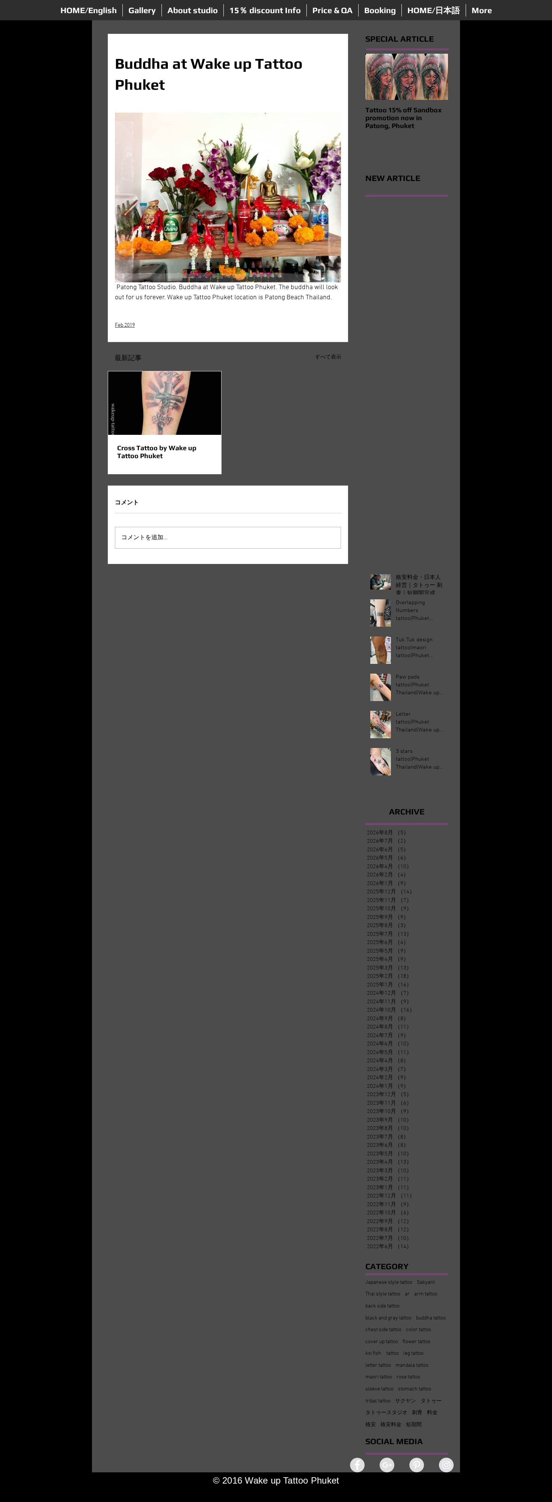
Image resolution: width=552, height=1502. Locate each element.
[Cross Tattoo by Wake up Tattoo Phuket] (164, 403)
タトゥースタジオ (386, 1413)
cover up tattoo (381, 1342)
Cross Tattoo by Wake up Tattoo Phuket (156, 452)
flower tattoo (416, 1342)
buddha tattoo (431, 1318)
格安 (370, 1425)
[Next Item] (436, 77)
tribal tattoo (378, 1401)
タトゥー (431, 1401)
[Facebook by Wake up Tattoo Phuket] (357, 1465)
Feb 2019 (125, 325)
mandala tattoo (411, 1365)
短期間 (414, 1425)
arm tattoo (425, 1294)
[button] (142, 10)
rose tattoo (408, 1377)
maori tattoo (378, 1377)
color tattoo (418, 1330)
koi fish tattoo (382, 1353)
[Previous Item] (377, 77)
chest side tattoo (383, 1330)
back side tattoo (382, 1306)
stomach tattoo (414, 1389)
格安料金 (390, 1425)
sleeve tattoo (379, 1389)
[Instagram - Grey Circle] (446, 1465)
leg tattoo (413, 1353)
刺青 (417, 1413)
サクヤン (405, 1401)
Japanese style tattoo (388, 1282)
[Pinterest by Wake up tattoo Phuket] (416, 1465)
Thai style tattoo (382, 1294)
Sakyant (426, 1282)
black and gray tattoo (388, 1318)
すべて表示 (328, 357)
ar (407, 1294)
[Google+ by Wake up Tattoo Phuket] (387, 1465)
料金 (432, 1413)
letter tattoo (378, 1365)
